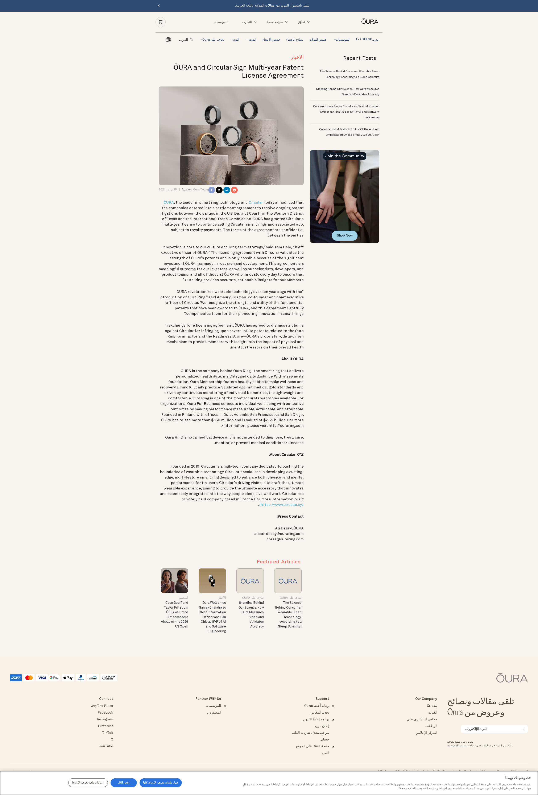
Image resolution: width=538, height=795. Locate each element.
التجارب (247, 22)
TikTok (107, 733)
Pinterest (105, 726)
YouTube (106, 746)
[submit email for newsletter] (523, 729)
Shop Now (345, 235)
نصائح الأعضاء (294, 39)
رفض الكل (123, 782)
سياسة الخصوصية (457, 745)
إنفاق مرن (322, 726)
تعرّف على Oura (213, 39)
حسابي (324, 739)
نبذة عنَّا (432, 706)
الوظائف (431, 726)
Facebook (105, 712)
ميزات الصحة (275, 22)
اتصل (325, 753)
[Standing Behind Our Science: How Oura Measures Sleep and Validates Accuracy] (250, 580)
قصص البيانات (317, 39)
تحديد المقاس (319, 712)
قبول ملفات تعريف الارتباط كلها (160, 782)
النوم (236, 39)
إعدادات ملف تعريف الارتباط (88, 782)
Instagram (105, 719)
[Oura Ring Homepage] (368, 21)
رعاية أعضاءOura (316, 706)
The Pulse (367, 39)
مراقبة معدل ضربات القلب (310, 733)
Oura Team (200, 189)
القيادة (432, 712)
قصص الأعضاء (271, 39)
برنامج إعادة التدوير (316, 719)
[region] (269, 783)
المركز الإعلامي (426, 733)
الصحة (252, 39)
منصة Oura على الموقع (312, 746)
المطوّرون (214, 712)
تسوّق (301, 22)
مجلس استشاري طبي (422, 719)
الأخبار (297, 57)
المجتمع (183, 597)
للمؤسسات (220, 22)
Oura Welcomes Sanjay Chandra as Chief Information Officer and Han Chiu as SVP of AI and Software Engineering (212, 617)
